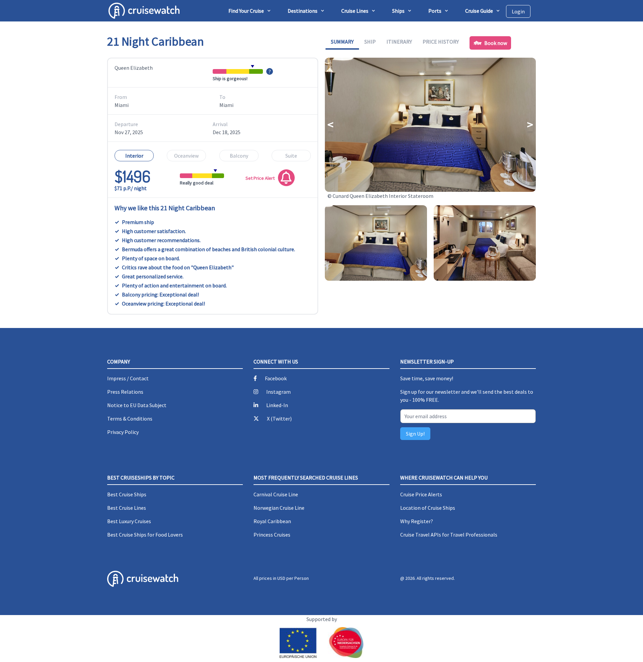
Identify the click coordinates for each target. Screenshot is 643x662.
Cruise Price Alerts (421, 494)
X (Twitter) (279, 418)
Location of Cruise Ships (427, 507)
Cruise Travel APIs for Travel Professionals (448, 534)
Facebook (276, 378)
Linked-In (277, 405)
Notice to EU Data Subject (136, 405)
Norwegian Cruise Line (279, 507)
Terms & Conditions (129, 418)
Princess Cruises (272, 534)
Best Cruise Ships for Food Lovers (145, 534)
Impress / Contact (128, 378)
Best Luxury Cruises (129, 521)
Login (518, 11)
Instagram (278, 391)
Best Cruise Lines (126, 507)
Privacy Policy (123, 432)
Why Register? (416, 521)
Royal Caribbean (272, 521)
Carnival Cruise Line (276, 494)
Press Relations (125, 391)
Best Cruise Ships (126, 494)
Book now (495, 43)
